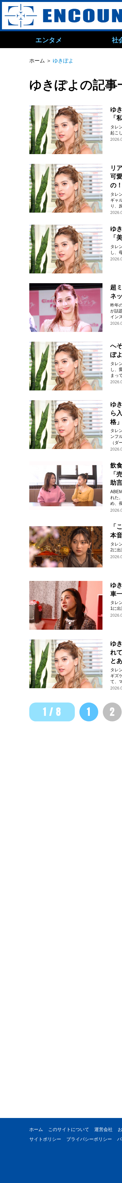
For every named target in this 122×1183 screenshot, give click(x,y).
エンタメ (48, 40)
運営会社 (103, 1129)
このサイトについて (68, 1129)
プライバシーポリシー (89, 1139)
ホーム (36, 1129)
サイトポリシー (45, 1139)
